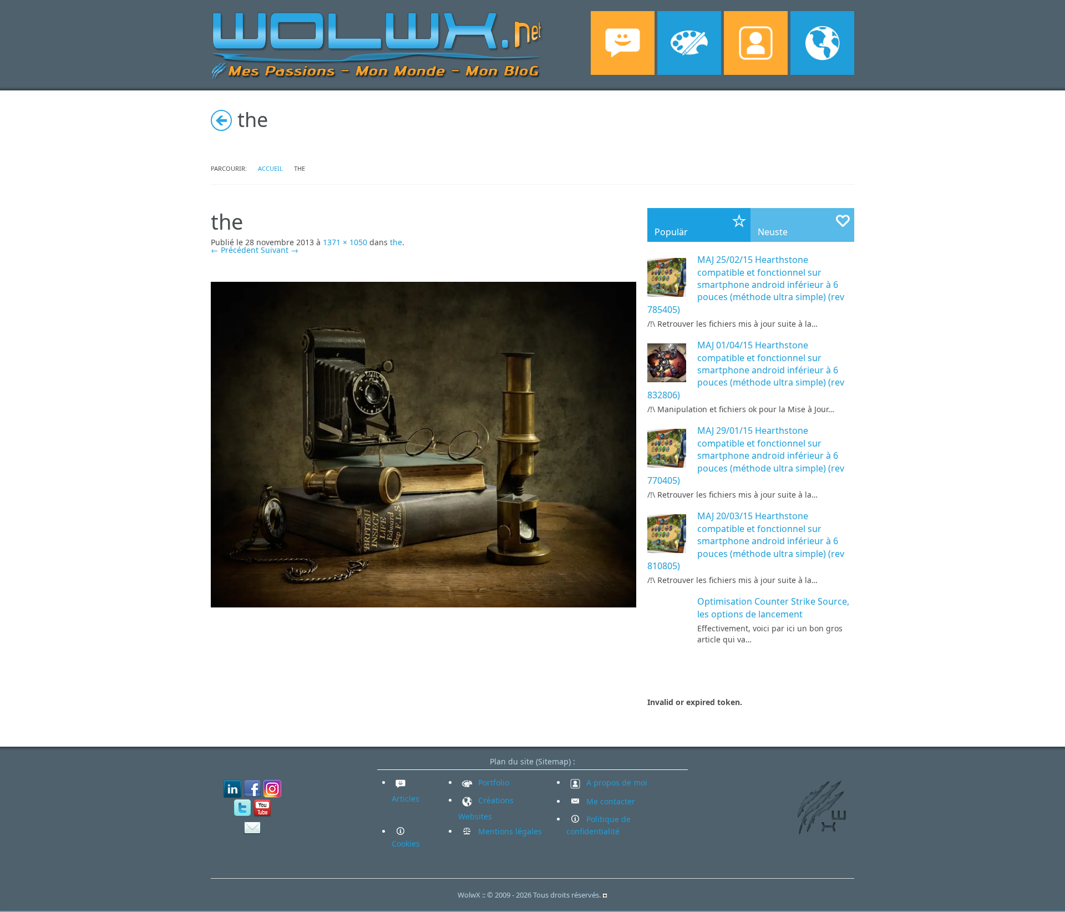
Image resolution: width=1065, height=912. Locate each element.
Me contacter (609, 801)
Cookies (406, 843)
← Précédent (234, 250)
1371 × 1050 (345, 242)
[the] (423, 443)
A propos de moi (615, 782)
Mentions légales (509, 831)
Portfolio (492, 782)
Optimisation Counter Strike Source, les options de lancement (773, 607)
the (396, 242)
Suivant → (279, 250)
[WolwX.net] (377, 44)
